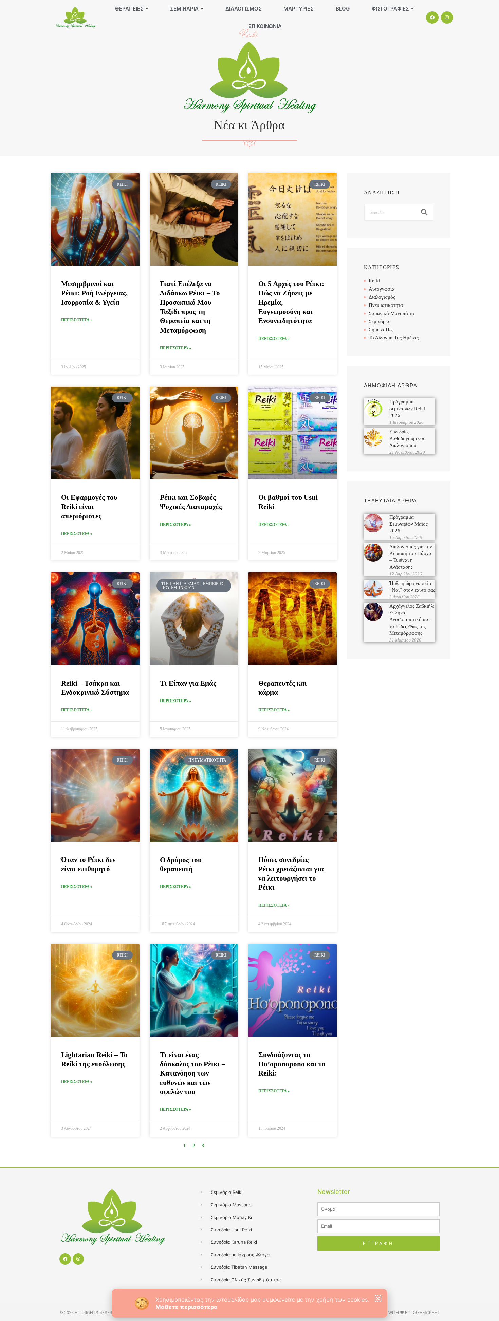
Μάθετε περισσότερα (186, 1307)
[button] (378, 1298)
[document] (249, 660)
